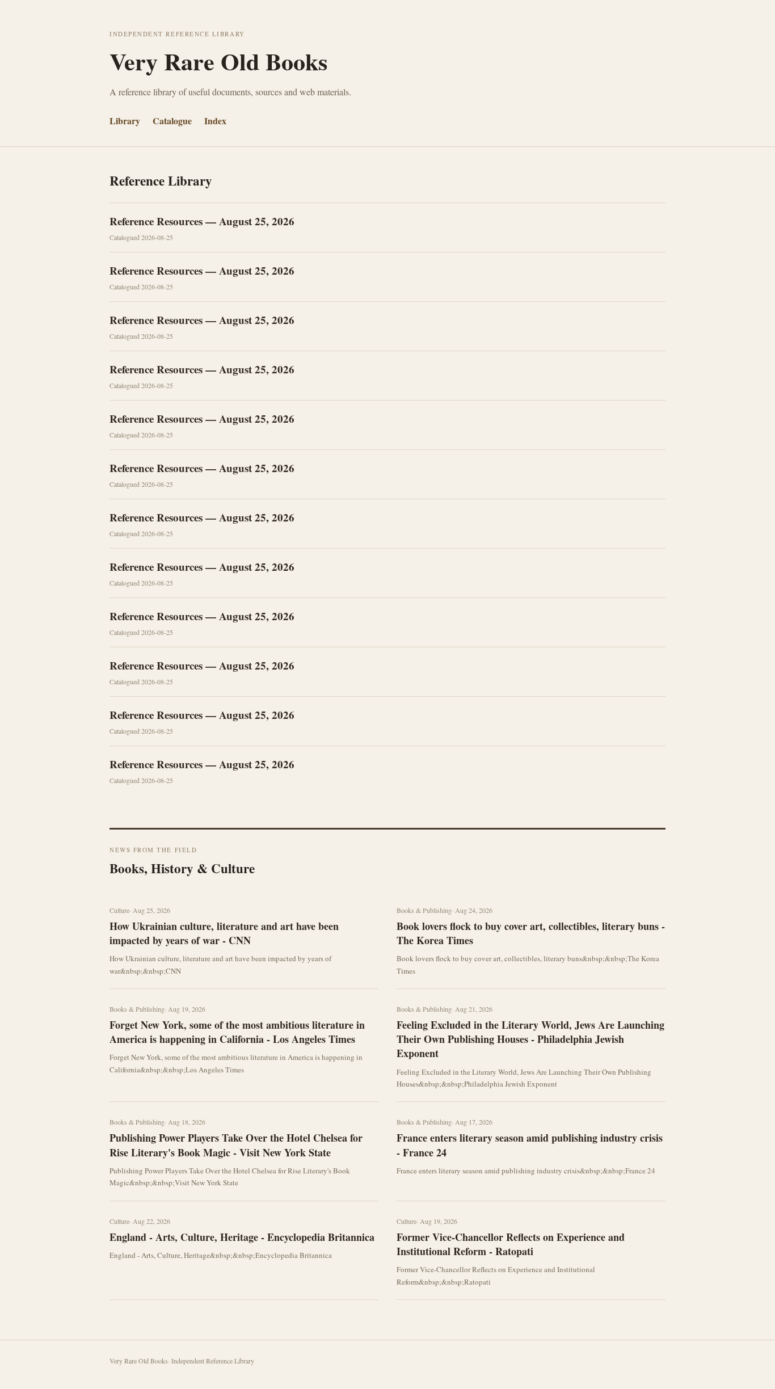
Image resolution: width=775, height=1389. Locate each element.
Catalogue (172, 120)
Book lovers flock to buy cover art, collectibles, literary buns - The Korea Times (531, 933)
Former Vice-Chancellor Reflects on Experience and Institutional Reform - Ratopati (511, 1244)
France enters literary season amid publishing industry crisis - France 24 (530, 1144)
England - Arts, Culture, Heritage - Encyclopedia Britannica (241, 1237)
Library (124, 120)
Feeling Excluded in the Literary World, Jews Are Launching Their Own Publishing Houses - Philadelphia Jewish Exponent (530, 1038)
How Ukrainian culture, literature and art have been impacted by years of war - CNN (224, 933)
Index (215, 120)
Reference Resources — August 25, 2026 (201, 221)
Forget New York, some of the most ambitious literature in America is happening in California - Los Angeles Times (237, 1031)
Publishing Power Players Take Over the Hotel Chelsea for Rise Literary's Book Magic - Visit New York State (236, 1144)
